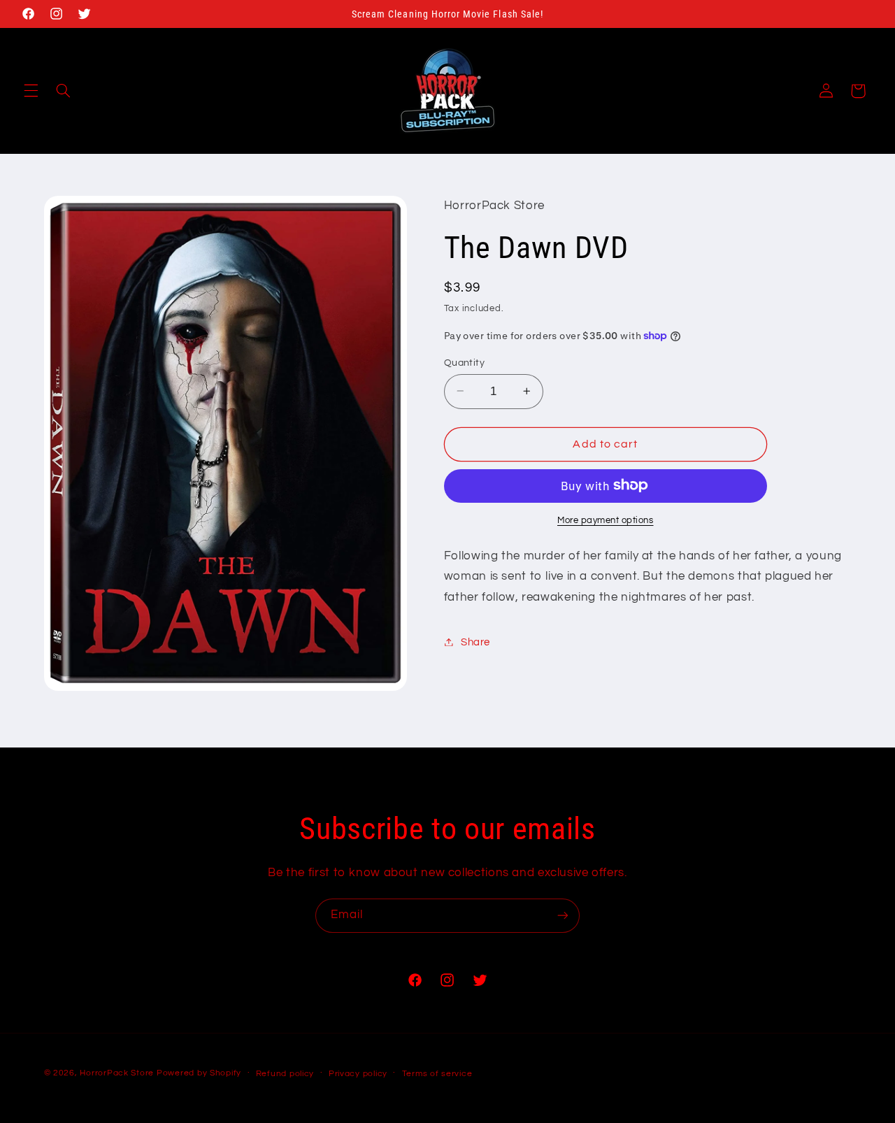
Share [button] (475, 641)
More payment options (605, 519)
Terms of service (437, 1074)
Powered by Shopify (199, 1073)
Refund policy (285, 1074)
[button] (31, 91)
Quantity (464, 362)
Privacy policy (358, 1074)
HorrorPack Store (117, 1073)
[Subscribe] (563, 916)
